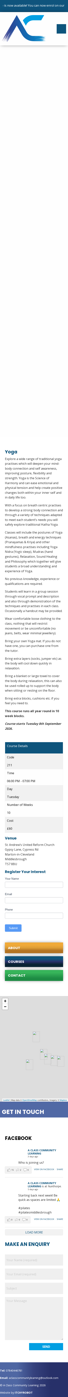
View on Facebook (44, 1169)
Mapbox (63, 1099)
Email (8, 894)
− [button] (5, 1006)
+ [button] (5, 1001)
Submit (13, 928)
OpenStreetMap (29, 1099)
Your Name (12, 878)
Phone (9, 909)
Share (60, 1169)
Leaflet (6, 1099)
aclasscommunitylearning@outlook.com (33, 1378)
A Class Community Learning (42, 1151)
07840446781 (14, 1370)
